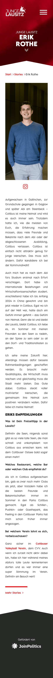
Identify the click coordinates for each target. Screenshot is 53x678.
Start (8, 74)
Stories (18, 74)
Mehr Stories (13, 592)
